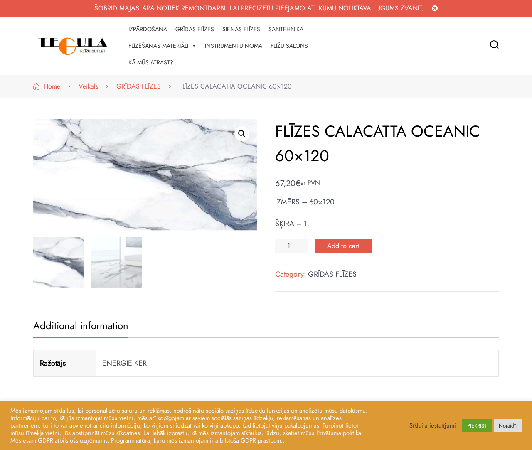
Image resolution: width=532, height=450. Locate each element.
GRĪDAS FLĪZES (194, 29)
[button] (241, 133)
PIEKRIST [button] (477, 426)
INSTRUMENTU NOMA (233, 46)
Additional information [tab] (80, 325)
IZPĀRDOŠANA (147, 29)
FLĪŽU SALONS (289, 46)
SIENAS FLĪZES (241, 29)
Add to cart (343, 246)
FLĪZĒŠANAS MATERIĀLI (158, 46)
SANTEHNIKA (285, 29)
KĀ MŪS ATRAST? (150, 62)
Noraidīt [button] (508, 426)
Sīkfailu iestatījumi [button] (432, 425)
